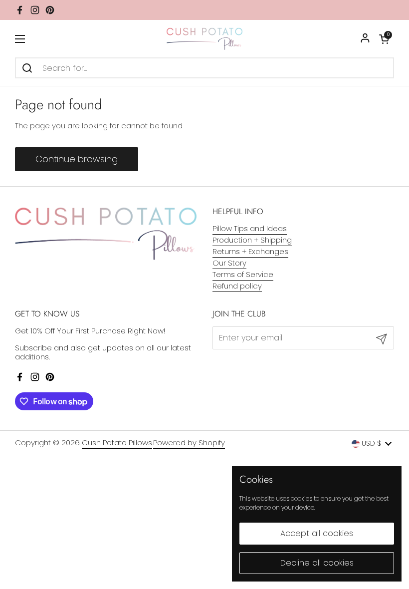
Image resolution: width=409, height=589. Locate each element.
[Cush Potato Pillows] (205, 38)
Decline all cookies (317, 563)
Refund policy (237, 286)
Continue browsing (76, 159)
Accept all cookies (316, 533)
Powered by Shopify (189, 442)
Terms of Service (242, 274)
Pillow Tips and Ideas (249, 228)
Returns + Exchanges (250, 251)
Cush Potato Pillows (117, 442)
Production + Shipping (252, 240)
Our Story (229, 263)
